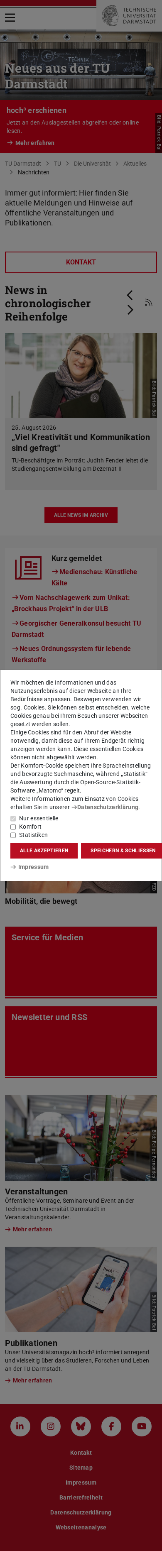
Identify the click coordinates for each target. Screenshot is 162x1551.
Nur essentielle (39, 818)
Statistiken (33, 835)
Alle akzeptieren (44, 851)
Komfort (30, 826)
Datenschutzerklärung (107, 807)
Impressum (33, 867)
